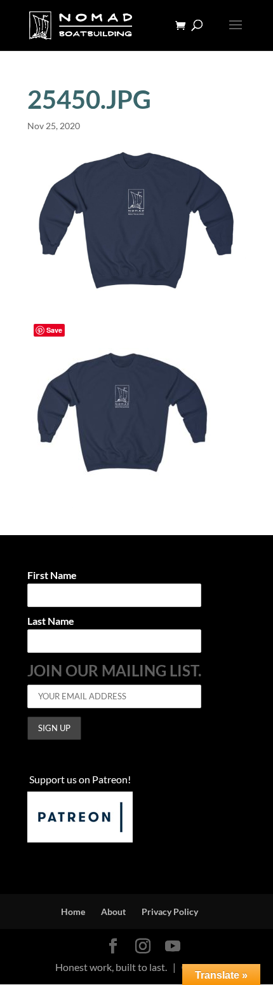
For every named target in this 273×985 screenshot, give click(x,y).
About (113, 911)
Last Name (50, 621)
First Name (52, 575)
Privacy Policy (170, 911)
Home (73, 911)
